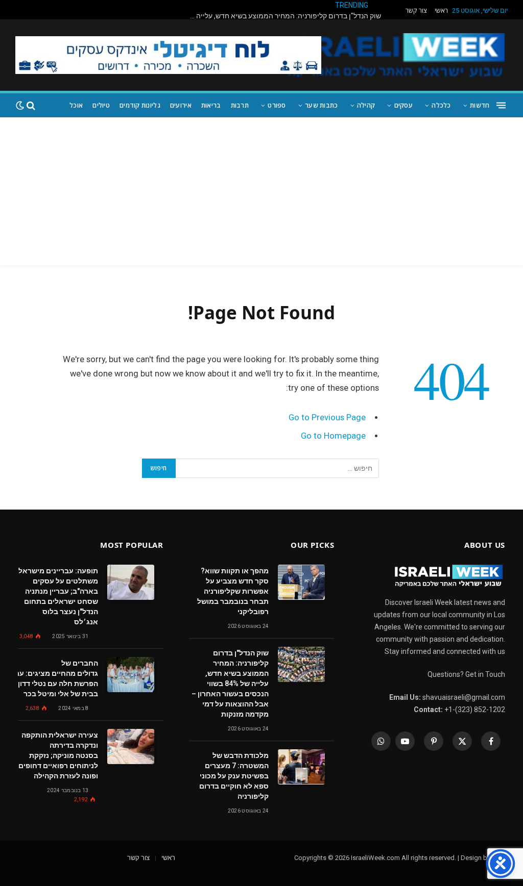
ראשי (441, 10)
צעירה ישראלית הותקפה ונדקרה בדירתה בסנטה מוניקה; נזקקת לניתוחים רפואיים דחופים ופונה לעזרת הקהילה (58, 755)
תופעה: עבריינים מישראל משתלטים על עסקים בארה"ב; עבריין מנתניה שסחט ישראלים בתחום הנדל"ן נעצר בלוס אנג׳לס (58, 596)
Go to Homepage (333, 436)
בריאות (211, 105)
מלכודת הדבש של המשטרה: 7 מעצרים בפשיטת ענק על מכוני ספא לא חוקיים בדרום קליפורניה (234, 775)
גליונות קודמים (140, 105)
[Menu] (501, 105)
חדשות (479, 105)
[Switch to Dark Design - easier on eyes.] (20, 105)
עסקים (403, 105)
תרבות (240, 105)
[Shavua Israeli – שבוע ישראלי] (395, 55)
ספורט (277, 105)
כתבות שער (321, 105)
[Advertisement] (261, 193)
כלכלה (441, 105)
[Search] (31, 105)
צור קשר (416, 10)
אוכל (76, 105)
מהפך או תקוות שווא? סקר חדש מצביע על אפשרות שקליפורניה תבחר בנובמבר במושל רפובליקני (233, 591)
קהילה (366, 105)
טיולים (101, 105)
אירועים (181, 105)
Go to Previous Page (327, 417)
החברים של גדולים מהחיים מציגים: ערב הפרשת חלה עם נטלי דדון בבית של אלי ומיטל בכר (54, 678)
